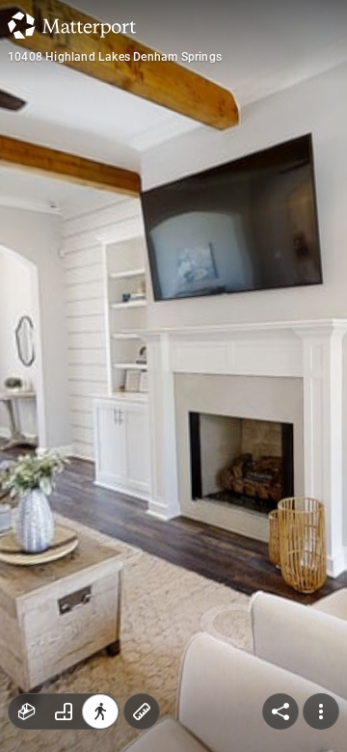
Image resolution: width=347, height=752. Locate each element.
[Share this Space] (280, 711)
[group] (64, 711)
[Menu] (321, 711)
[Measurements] (141, 711)
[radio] (27, 711)
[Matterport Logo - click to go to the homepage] (72, 25)
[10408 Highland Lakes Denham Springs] (173, 376)
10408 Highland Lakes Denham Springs (115, 57)
